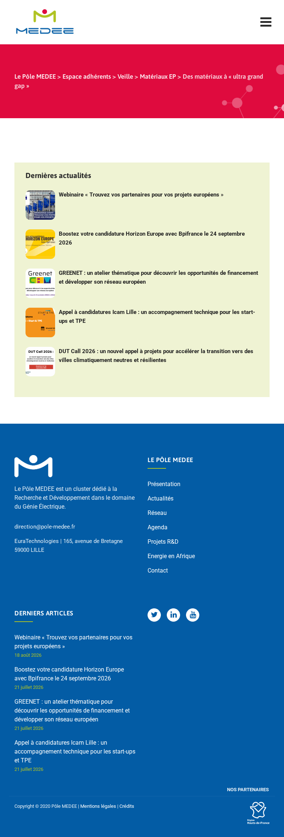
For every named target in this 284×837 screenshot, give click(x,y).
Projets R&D (163, 541)
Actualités (160, 498)
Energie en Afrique (171, 556)
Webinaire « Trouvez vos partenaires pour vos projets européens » (141, 194)
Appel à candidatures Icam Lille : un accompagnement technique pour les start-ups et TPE (157, 316)
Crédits (126, 806)
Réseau (157, 512)
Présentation (164, 484)
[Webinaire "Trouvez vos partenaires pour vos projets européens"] (40, 205)
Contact (158, 570)
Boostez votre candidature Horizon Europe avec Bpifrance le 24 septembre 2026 (152, 238)
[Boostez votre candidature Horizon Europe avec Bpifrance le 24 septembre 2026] (40, 244)
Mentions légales (98, 806)
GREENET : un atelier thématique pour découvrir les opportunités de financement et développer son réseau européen (158, 277)
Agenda (158, 527)
